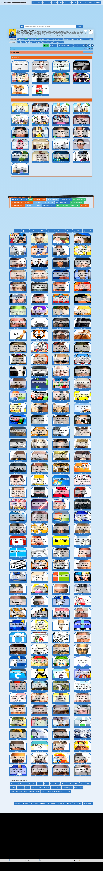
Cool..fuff (12, 49)
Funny (40, 2)
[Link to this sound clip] (89, 49)
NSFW (78, 231)
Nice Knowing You (14, 52)
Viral (50, 2)
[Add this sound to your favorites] (92, 49)
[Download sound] (87, 49)
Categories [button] (89, 231)
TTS (65, 2)
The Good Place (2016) (32, 39)
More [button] (84, 2)
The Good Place (22, 39)
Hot (45, 2)
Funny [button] (26, 231)
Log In (97, 2)
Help (80, 2)
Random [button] (61, 231)
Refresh (54, 46)
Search (34, 2)
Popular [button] (35, 231)
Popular (55, 2)
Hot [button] (70, 231)
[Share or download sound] (84, 49)
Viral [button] (18, 231)
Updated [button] (52, 231)
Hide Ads (90, 2)
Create (75, 2)
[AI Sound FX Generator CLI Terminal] (24, 860)
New (70, 2)
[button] (85, 30)
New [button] (43, 231)
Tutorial (46, 45)
